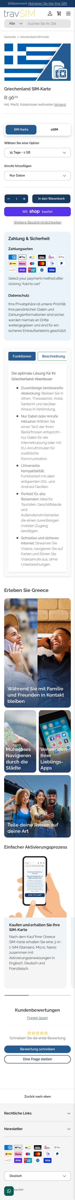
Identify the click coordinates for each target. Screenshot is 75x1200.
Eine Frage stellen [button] (37, 1059)
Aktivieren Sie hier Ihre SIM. (47, 3)
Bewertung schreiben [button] (37, 1049)
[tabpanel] (37, 468)
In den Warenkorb (51, 198)
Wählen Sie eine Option (21, 143)
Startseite (10, 37)
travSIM (18, 1189)
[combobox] (37, 23)
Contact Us (9, 1191)
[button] (59, 13)
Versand (60, 104)
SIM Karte (21, 129)
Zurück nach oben (37, 1096)
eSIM (54, 129)
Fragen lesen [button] (37, 1018)
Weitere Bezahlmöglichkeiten (37, 222)
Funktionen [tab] (22, 356)
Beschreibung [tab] (53, 356)
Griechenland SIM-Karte (34, 37)
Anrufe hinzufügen (17, 166)
